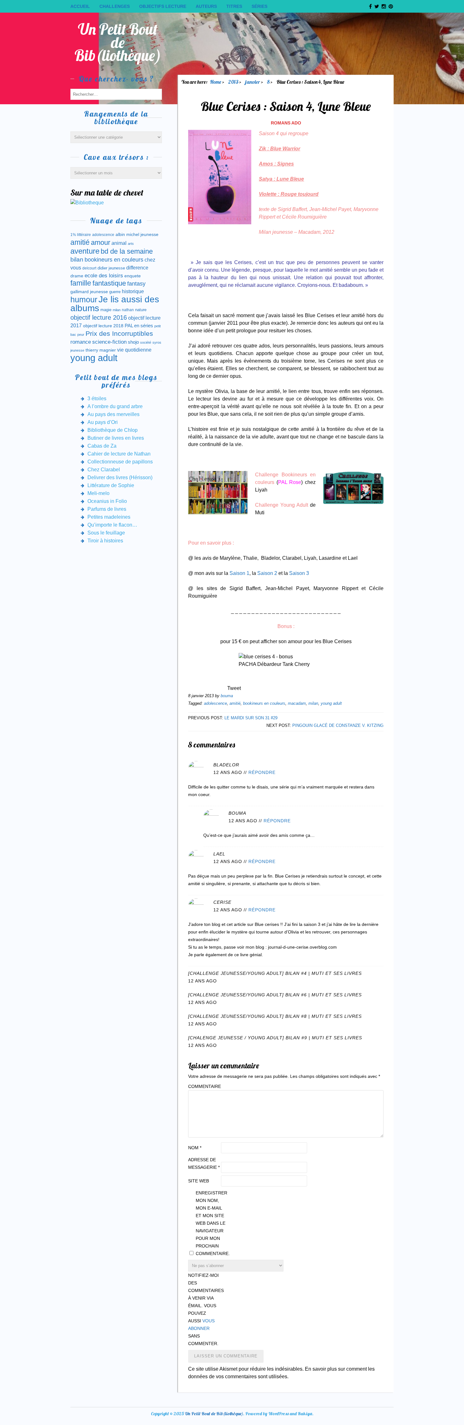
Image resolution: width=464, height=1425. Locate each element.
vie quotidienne (134, 350)
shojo (133, 342)
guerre (115, 291)
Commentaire (204, 1086)
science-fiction (109, 342)
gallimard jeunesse (89, 291)
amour (100, 242)
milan (313, 703)
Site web (198, 1180)
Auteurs (206, 6)
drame (76, 275)
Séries (259, 6)
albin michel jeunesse (137, 234)
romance (80, 342)
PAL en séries (139, 325)
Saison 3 (299, 573)
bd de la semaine (127, 251)
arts (131, 243)
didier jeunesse (111, 268)
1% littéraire (80, 234)
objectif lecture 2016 (98, 317)
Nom (194, 1147)
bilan (76, 259)
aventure (84, 251)
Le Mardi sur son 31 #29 (250, 718)
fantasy (136, 284)
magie (105, 309)
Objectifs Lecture (162, 6)
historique (133, 291)
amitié (235, 703)
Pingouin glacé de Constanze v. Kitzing (338, 725)
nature (140, 309)
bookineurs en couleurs (264, 703)
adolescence (215, 703)
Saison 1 (239, 573)
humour (83, 299)
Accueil (80, 6)
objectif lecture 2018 (103, 325)
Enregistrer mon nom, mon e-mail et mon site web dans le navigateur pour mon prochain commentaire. (211, 1223)
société (145, 342)
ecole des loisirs (104, 276)
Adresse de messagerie (204, 1163)
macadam (297, 703)
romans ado (286, 122)
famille (80, 283)
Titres (234, 6)
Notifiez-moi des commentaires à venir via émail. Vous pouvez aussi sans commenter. (204, 1309)
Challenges (114, 6)
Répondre (262, 772)
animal (119, 243)
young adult (331, 703)
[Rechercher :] (116, 94)
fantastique (109, 283)
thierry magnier (101, 350)
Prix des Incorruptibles (119, 333)
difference (137, 267)
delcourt (89, 268)
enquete (132, 275)
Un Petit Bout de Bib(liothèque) (117, 42)
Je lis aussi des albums (114, 303)
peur (80, 334)
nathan (128, 310)
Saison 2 (267, 573)
